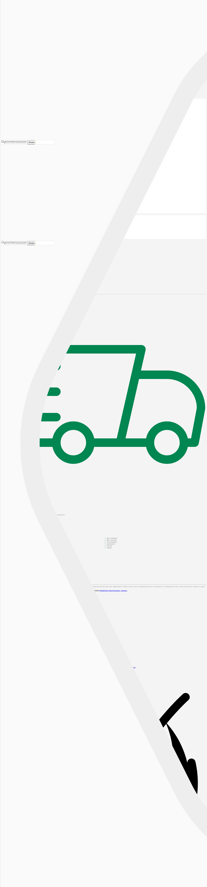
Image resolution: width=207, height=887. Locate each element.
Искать (31, 142)
